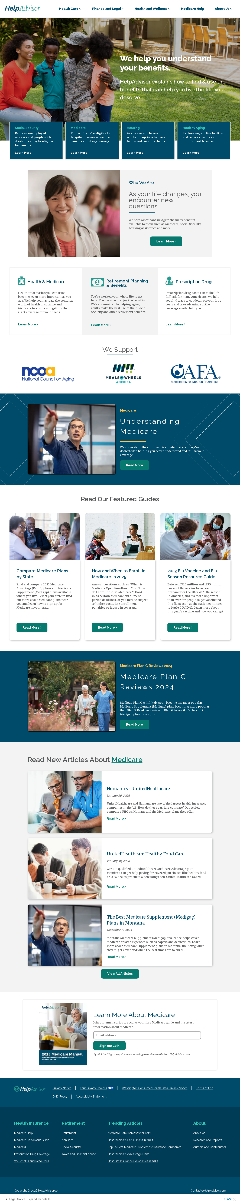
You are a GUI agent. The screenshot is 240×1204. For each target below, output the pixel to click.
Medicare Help (192, 9)
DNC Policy (60, 1096)
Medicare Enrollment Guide (31, 1140)
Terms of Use (204, 1088)
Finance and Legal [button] (106, 9)
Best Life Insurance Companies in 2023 (133, 1161)
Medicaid (20, 1147)
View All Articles (120, 973)
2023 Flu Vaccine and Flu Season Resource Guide (192, 573)
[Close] (231, 1198)
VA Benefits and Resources (31, 1161)
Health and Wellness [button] (151, 9)
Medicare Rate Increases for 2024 (129, 1133)
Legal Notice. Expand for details (29, 1199)
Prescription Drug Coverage (32, 1154)
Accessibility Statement (91, 1096)
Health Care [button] (68, 9)
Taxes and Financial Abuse (79, 1154)
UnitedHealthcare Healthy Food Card (146, 854)
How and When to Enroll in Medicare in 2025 (118, 573)
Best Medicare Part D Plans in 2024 (130, 1140)
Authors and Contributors (209, 1147)
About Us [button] (222, 9)
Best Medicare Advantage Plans (128, 1154)
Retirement (69, 1133)
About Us (199, 1133)
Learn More (23, 152)
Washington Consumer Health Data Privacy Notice (154, 1088)
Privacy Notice (62, 1088)
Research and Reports (207, 1140)
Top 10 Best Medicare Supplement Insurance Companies (144, 1147)
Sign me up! (108, 1046)
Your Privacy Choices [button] (93, 1088)
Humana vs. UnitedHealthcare (138, 788)
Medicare (127, 759)
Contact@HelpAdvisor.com (208, 1190)
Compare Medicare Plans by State (42, 573)
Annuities (67, 1140)
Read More (134, 465)
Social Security (71, 1147)
